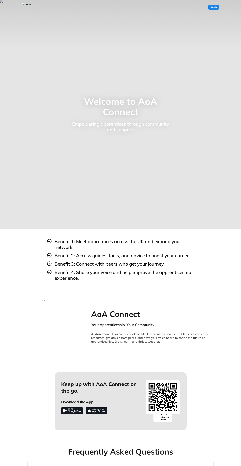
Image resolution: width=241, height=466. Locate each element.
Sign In (214, 7)
